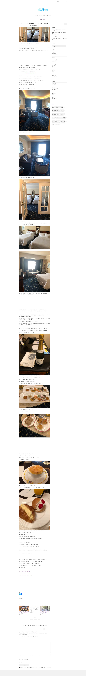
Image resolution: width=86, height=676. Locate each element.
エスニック (53, 61)
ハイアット (62, 110)
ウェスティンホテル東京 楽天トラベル (25, 573)
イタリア (53, 84)
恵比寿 (59, 121)
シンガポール (54, 85)
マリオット (54, 117)
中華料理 (53, 65)
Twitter (53, 57)
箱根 (53, 124)
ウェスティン (58, 107)
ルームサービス (64, 118)
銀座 (56, 124)
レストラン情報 (54, 59)
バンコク (53, 111)
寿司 (53, 69)
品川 (56, 121)
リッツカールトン (58, 118)
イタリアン (53, 60)
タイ (53, 87)
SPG (56, 106)
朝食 (62, 121)
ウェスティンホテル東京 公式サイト (24, 571)
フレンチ (58, 114)
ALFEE (53, 52)
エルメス (62, 107)
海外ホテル (53, 93)
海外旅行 (53, 83)
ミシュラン (64, 117)
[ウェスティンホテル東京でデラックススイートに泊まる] (34, 34)
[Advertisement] (34, 58)
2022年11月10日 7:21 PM (23, 634)
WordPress (49, 673)
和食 (53, 66)
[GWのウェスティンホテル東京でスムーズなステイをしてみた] (24, 608)
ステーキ (58, 110)
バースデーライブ (58, 111)
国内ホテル (41, 19)
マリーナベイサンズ (59, 117)
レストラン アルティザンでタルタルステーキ (58, 36)
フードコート (62, 114)
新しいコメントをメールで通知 (23, 659)
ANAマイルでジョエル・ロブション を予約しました (27, 667)
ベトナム (53, 90)
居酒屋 (53, 70)
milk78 (38, 25)
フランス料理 (54, 114)
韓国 (53, 94)
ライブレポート (54, 54)
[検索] (66, 1)
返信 (46, 633)
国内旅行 (44, 19)
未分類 (53, 81)
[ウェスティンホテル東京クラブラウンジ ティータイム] (35, 609)
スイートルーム (54, 110)
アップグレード (60, 106)
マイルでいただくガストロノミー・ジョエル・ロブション (42, 667)
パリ (63, 111)
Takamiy (53, 53)
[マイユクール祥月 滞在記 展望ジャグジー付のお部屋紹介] (45, 608)
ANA (53, 106)
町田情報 (53, 97)
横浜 (65, 121)
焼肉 (53, 71)
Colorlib (43, 673)
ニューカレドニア (54, 88)
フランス (53, 89)
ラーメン (53, 64)
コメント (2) (35, 617)
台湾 (53, 92)
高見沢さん (59, 124)
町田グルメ (53, 98)
